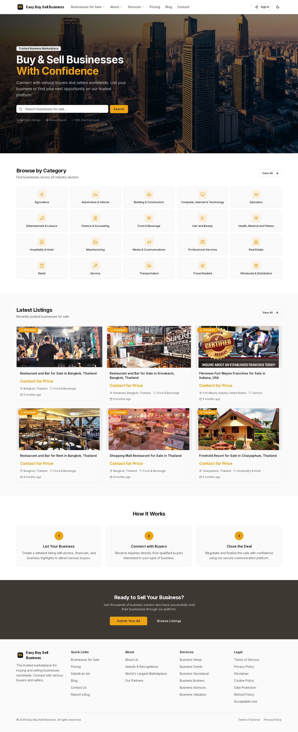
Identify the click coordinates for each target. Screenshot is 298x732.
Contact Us (79, 687)
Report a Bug (80, 694)
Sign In (265, 6)
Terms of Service (246, 659)
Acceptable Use (245, 701)
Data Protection (245, 687)
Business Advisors (193, 687)
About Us (131, 659)
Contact (183, 7)
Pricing (155, 7)
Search (119, 109)
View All (267, 173)
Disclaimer (241, 673)
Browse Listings (169, 621)
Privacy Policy (244, 666)
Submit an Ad (80, 673)
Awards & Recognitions (141, 666)
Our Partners (134, 680)
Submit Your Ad (128, 621)
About (114, 7)
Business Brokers (192, 680)
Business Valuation (193, 694)
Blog (168, 7)
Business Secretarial (194, 673)
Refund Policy (244, 694)
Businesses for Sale (86, 7)
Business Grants (191, 666)
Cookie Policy (244, 680)
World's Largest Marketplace (146, 673)
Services (134, 7)
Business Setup (191, 659)
